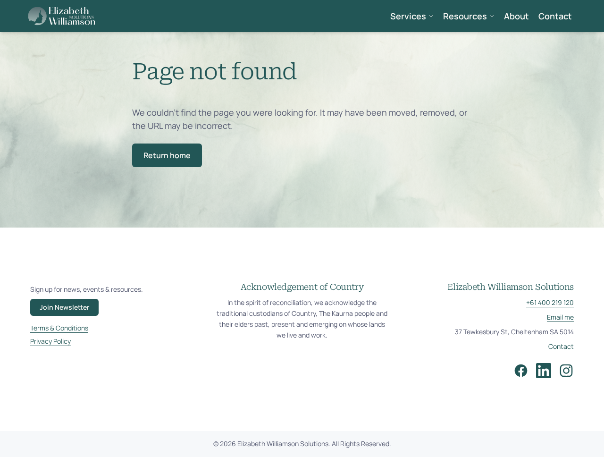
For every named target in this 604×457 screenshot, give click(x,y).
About (516, 16)
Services (408, 16)
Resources (465, 16)
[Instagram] (566, 370)
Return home (167, 155)
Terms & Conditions (59, 327)
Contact (555, 16)
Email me (560, 317)
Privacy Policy (50, 341)
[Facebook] (520, 370)
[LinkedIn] (543, 370)
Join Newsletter (64, 307)
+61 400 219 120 (550, 302)
